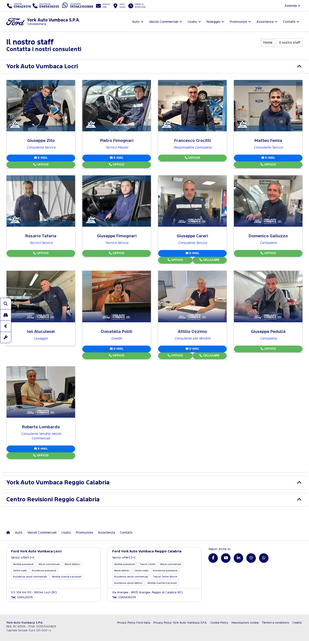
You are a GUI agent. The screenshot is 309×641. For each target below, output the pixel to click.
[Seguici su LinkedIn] (238, 558)
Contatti (126, 532)
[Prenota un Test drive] (5, 314)
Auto (18, 532)
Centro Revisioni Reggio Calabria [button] (53, 499)
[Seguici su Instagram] (251, 558)
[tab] (154, 66)
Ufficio (42, 164)
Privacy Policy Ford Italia (133, 623)
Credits (297, 623)
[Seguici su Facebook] (213, 558)
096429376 (22, 597)
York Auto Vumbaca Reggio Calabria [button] (57, 482)
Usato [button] (192, 21)
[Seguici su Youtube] (226, 558)
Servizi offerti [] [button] (22, 557)
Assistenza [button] (265, 21)
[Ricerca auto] (5, 303)
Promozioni (84, 532)
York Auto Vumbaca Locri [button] (42, 66)
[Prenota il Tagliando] (5, 337)
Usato (66, 532)
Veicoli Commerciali (42, 532)
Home (267, 42)
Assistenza (106, 532)
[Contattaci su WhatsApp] (264, 558)
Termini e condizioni (275, 623)
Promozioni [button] (238, 21)
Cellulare (210, 260)
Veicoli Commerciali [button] (163, 21)
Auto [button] (136, 21)
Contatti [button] (289, 21)
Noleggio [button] (213, 21)
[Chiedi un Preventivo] (5, 326)
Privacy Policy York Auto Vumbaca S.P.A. (180, 623)
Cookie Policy (219, 623)
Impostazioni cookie (245, 623)
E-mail (42, 158)
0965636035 (124, 597)
